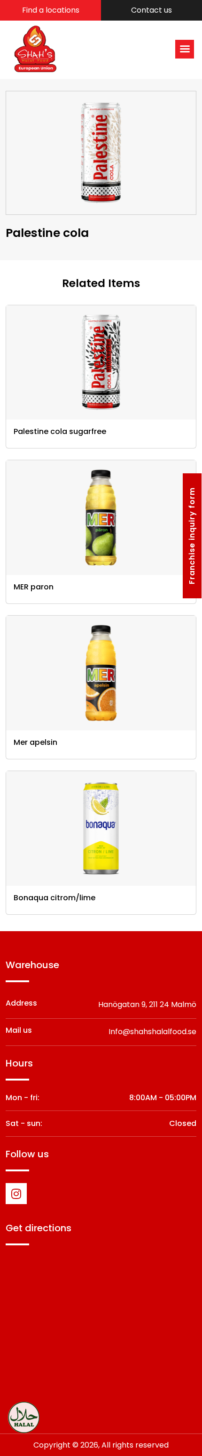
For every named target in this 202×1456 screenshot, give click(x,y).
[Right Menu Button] (185, 49)
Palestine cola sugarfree (60, 431)
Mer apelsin (35, 742)
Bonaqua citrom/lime (54, 897)
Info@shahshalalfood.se (152, 1031)
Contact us (151, 10)
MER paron (34, 586)
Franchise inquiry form (191, 535)
